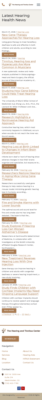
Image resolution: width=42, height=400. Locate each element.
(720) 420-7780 (11, 383)
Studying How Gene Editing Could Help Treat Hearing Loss (20, 93)
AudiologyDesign (21, 395)
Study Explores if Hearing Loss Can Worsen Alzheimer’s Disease (18, 229)
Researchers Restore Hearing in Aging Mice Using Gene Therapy (21, 176)
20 (23, 314)
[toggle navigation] (38, 4)
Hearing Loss (23, 32)
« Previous (6, 314)
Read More (9, 54)
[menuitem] (10, 351)
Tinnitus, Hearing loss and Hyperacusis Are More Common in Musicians (19, 64)
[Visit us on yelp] (23, 388)
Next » (27, 314)
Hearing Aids (23, 114)
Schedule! (10, 339)
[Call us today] (3, 4)
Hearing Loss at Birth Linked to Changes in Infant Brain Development (20, 149)
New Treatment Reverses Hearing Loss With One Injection (18, 261)
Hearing (21, 58)
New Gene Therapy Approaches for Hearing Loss (21, 36)
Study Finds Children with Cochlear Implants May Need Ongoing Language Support (20, 290)
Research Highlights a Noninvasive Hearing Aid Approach (18, 120)
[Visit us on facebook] (19, 388)
